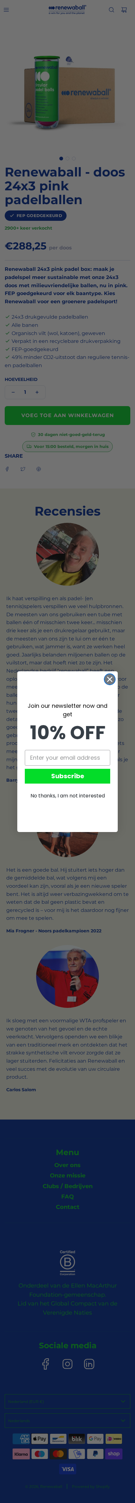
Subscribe (67, 776)
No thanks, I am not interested (67, 795)
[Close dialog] (109, 679)
